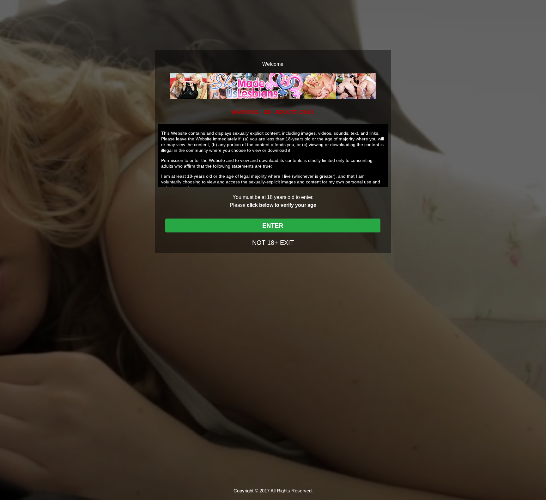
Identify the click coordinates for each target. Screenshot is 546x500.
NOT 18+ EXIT (273, 242)
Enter (272, 225)
